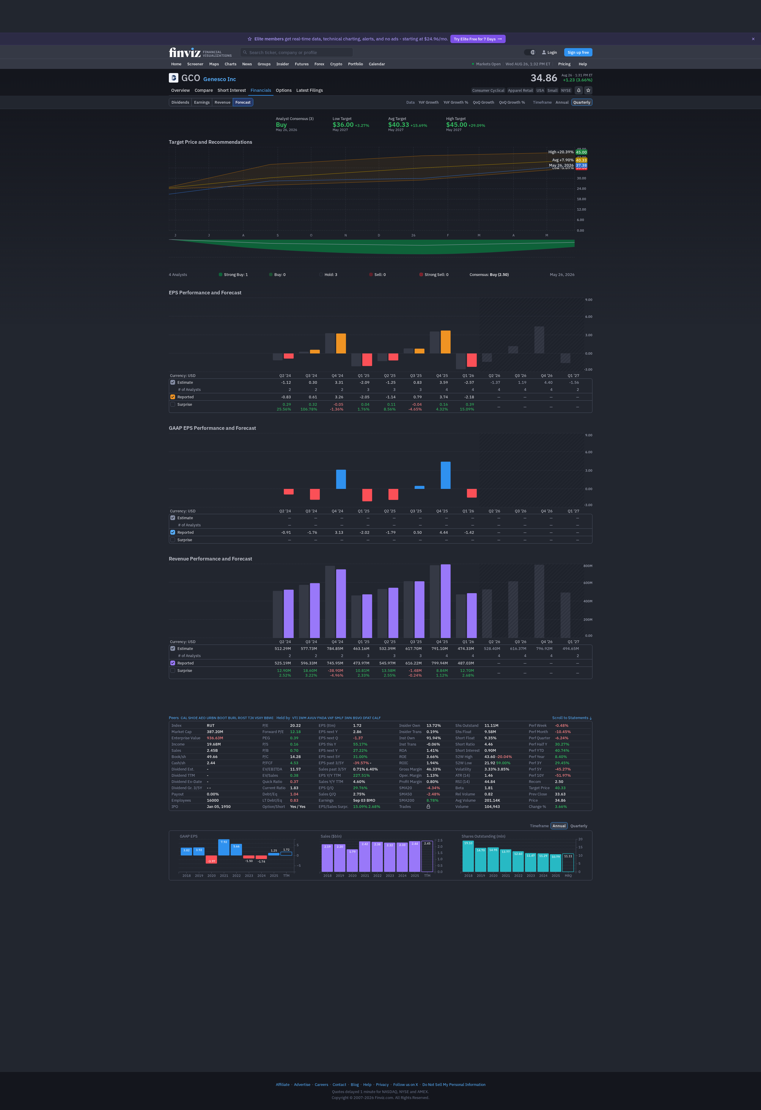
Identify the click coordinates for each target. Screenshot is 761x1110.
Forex (319, 63)
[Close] (753, 39)
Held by (283, 717)
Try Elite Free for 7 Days (475, 39)
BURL (232, 718)
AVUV (311, 718)
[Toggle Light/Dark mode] (530, 52)
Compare (204, 90)
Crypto (336, 63)
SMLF (339, 718)
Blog (355, 1084)
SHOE (193, 718)
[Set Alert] (579, 90)
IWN (348, 718)
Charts (230, 63)
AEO (202, 718)
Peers (174, 717)
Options (284, 90)
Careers (321, 1084)
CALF (376, 718)
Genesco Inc (219, 79)
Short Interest (232, 90)
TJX (251, 718)
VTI (295, 718)
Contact (339, 1084)
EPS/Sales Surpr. (333, 806)
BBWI (268, 718)
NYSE (566, 90)
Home (176, 63)
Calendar (377, 63)
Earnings (326, 800)
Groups (264, 63)
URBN (211, 718)
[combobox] (296, 52)
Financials (261, 90)
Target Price (539, 787)
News (247, 63)
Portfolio (355, 63)
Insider (282, 63)
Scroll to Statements (570, 717)
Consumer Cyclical (488, 90)
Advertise (302, 1084)
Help (583, 63)
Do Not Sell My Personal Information (453, 1084)
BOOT (222, 718)
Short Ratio (465, 744)
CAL (184, 718)
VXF (331, 718)
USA (540, 90)
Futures (302, 63)
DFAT (367, 718)
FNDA (322, 718)
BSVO (357, 718)
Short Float (465, 737)
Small (553, 90)
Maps (214, 63)
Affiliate (283, 1084)
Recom (535, 781)
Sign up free (578, 52)
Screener (195, 63)
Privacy (382, 1084)
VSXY (259, 718)
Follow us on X (405, 1084)
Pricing (564, 63)
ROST (242, 718)
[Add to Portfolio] (588, 90)
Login (552, 52)
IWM (302, 718)
